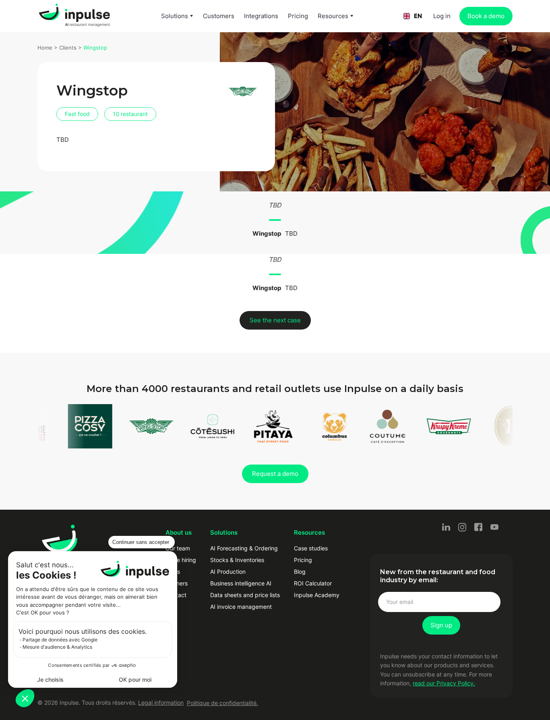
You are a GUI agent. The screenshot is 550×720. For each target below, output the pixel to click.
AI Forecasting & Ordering (244, 548)
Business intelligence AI (240, 583)
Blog (300, 571)
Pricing (298, 16)
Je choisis (50, 679)
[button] (25, 698)
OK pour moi (135, 679)
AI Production (228, 571)
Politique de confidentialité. (222, 702)
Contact (175, 594)
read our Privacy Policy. (444, 683)
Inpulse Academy (316, 594)
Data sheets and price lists (245, 594)
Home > (48, 47)
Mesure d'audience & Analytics (57, 647)
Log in (442, 16)
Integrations (261, 16)
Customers (218, 16)
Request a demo (275, 473)
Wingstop (95, 47)
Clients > (71, 47)
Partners (176, 583)
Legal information (161, 702)
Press (172, 571)
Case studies (311, 548)
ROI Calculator (313, 583)
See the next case (275, 320)
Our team (177, 548)
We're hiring (180, 559)
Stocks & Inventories (237, 559)
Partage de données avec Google (60, 640)
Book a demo (486, 16)
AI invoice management (241, 606)
